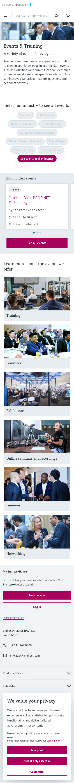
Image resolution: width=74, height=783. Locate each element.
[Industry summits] (66, 494)
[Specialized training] (66, 303)
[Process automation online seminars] (66, 446)
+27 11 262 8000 (21, 645)
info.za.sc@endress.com (25, 655)
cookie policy (53, 740)
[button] (37, 595)
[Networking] (66, 541)
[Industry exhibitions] (66, 399)
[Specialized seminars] (66, 351)
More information (13, 617)
